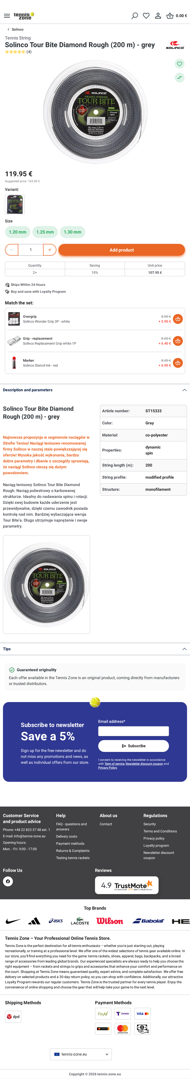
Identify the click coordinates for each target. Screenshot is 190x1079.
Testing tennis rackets (73, 858)
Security (149, 824)
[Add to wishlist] (180, 64)
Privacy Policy (107, 767)
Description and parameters (27, 390)
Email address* (111, 721)
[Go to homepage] (24, 16)
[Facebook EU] (8, 881)
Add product (122, 250)
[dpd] (13, 1016)
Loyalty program (156, 845)
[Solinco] (175, 45)
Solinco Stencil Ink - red (40, 365)
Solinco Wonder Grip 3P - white (46, 321)
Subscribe (137, 746)
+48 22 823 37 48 (28, 830)
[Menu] (7, 16)
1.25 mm (45, 232)
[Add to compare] (180, 77)
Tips (7, 649)
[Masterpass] (103, 1029)
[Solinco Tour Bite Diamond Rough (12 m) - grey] (15, 204)
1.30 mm (72, 232)
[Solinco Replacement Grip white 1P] (14, 341)
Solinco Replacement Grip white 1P (49, 343)
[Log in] (158, 16)
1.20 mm (17, 232)
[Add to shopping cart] (178, 319)
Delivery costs (66, 836)
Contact (106, 824)
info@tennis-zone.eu (30, 836)
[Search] (134, 16)
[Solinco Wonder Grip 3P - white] (14, 319)
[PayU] (103, 1014)
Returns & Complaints (73, 851)
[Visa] (142, 1014)
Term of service (114, 763)
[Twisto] (123, 1014)
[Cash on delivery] (142, 1029)
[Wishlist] (146, 16)
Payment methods (70, 843)
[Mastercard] (123, 1029)
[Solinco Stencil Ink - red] (14, 363)
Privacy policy (154, 838)
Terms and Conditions (160, 831)
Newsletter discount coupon (144, 763)
